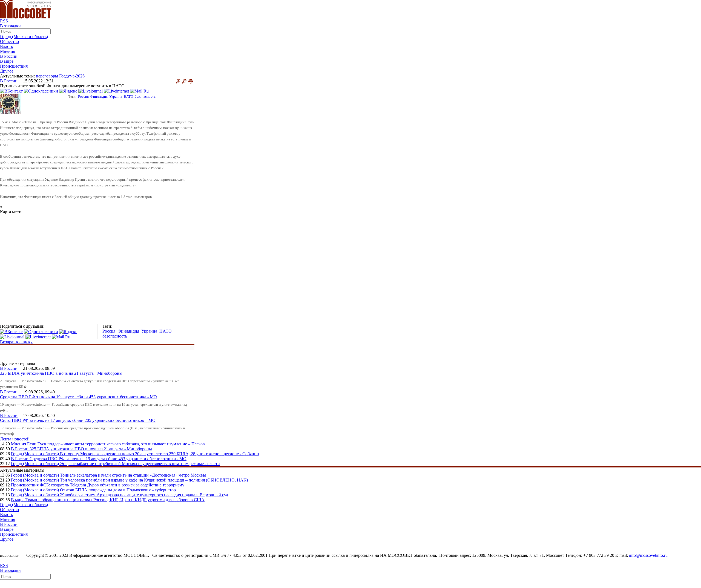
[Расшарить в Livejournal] (90, 90)
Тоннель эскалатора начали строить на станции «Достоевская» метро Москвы (133, 475)
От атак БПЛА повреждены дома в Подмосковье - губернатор (118, 490)
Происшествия (14, 66)
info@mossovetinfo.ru (648, 555)
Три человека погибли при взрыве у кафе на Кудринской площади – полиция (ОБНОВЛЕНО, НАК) (154, 480)
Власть (6, 46)
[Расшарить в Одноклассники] (41, 90)
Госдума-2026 (72, 76)
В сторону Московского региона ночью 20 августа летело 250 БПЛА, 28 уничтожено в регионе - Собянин (159, 453)
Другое (6, 71)
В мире (6, 61)
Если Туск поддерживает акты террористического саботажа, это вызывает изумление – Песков (116, 444)
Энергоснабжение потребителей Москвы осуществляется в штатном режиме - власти (140, 463)
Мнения (7, 51)
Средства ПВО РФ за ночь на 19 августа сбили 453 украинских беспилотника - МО (78, 396)
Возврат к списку (16, 341)
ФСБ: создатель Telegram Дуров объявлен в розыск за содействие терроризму (112, 485)
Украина (115, 96)
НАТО (128, 96)
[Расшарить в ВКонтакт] (11, 90)
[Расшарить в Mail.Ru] (139, 90)
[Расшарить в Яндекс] (68, 90)
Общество (9, 41)
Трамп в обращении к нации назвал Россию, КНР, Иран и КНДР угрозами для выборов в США (115, 499)
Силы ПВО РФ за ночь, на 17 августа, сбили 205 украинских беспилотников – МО (78, 420)
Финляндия (99, 96)
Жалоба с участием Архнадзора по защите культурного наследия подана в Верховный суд (144, 494)
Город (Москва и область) (24, 36)
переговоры (47, 76)
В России (9, 56)
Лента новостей (15, 439)
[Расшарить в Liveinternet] (116, 90)
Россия (83, 96)
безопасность (145, 96)
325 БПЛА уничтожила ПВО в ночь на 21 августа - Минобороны (61, 373)
